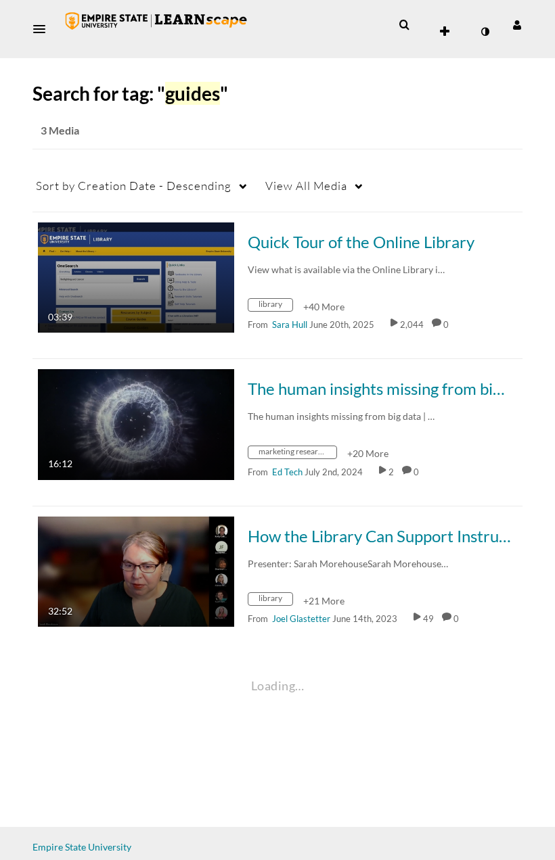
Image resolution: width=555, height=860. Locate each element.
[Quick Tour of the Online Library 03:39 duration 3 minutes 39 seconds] (136, 276)
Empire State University (81, 847)
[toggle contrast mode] (485, 32)
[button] (43, 29)
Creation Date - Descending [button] (133, 185)
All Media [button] (306, 185)
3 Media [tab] (60, 130)
